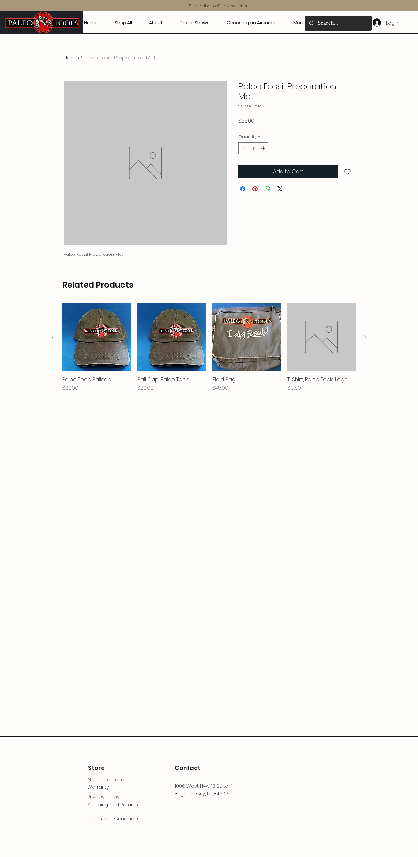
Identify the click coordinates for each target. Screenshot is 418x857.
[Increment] (264, 148)
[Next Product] (365, 336)
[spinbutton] (253, 148)
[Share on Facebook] (243, 189)
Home (71, 57)
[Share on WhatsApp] (267, 189)
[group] (209, 350)
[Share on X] (280, 189)
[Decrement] (243, 148)
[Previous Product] (53, 336)
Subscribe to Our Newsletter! (219, 6)
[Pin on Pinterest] (255, 189)
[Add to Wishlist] (347, 171)
